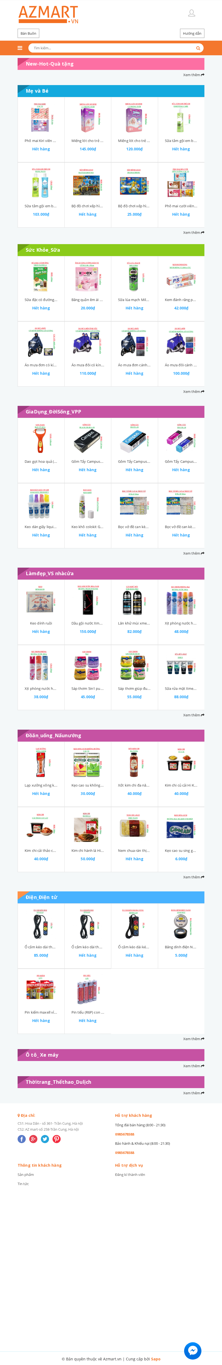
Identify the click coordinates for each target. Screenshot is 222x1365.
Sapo (156, 1358)
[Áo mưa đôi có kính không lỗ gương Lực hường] (88, 342)
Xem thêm (192, 74)
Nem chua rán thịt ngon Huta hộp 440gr (151, 850)
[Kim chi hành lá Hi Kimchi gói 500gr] (88, 827)
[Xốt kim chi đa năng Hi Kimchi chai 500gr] (134, 762)
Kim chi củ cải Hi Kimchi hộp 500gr (192, 785)
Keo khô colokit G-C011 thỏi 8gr (97, 526)
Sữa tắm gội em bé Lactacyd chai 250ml (57, 205)
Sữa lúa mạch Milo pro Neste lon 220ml (150, 299)
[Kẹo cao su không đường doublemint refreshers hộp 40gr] (88, 762)
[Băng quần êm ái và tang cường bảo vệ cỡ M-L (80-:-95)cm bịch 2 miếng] (88, 276)
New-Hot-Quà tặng (50, 63)
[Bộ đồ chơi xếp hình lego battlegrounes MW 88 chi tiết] (88, 183)
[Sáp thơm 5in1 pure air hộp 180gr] (88, 665)
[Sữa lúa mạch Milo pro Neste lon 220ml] (134, 276)
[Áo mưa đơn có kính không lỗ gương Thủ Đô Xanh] (41, 342)
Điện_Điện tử (41, 897)
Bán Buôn (28, 33)
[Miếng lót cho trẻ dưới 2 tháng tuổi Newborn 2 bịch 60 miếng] (134, 117)
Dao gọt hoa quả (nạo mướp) (48, 461)
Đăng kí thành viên (130, 1174)
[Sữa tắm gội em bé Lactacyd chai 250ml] (41, 183)
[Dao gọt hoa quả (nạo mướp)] (41, 438)
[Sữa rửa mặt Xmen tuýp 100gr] (181, 665)
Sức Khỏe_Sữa (43, 250)
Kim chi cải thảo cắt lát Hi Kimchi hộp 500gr (60, 850)
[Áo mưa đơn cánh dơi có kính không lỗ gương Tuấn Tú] (134, 342)
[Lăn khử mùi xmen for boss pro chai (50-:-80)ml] (134, 600)
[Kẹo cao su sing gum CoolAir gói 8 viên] (181, 827)
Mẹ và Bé (37, 91)
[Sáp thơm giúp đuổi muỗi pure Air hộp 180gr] (134, 665)
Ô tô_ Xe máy (42, 1055)
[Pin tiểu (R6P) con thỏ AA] (88, 989)
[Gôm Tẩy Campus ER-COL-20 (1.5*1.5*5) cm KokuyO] (181, 438)
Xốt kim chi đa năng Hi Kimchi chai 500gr (151, 785)
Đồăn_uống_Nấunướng (53, 735)
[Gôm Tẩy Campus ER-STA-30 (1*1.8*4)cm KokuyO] (134, 438)
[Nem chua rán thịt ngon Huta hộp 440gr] (134, 827)
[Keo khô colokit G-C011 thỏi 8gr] (88, 503)
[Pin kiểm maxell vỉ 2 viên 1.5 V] (41, 989)
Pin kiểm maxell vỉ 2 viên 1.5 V (49, 1012)
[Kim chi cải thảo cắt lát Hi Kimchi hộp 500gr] (41, 827)
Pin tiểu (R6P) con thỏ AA (91, 1012)
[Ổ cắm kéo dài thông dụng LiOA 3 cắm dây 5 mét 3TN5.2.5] (41, 924)
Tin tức (23, 1183)
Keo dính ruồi (41, 623)
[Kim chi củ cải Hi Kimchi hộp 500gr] (181, 762)
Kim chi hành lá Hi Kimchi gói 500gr (100, 850)
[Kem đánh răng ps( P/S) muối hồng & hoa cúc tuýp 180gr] (181, 276)
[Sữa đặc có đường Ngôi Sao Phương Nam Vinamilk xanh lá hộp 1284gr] (41, 276)
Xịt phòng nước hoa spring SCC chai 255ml (59, 688)
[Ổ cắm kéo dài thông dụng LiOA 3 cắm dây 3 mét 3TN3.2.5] (88, 924)
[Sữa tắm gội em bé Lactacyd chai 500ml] (181, 117)
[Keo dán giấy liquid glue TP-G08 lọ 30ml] (41, 503)
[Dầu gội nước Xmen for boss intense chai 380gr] (88, 600)
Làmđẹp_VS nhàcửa (50, 573)
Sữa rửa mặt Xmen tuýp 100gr (189, 688)
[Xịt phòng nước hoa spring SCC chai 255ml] (41, 665)
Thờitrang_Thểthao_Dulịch (58, 1082)
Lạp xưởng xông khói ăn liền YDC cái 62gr (58, 785)
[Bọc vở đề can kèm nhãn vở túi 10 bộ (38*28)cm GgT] (181, 503)
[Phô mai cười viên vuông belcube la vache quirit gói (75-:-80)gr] (181, 183)
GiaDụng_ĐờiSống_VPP (53, 411)
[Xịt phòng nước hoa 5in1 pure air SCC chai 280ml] (181, 600)
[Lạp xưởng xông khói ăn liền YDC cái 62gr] (41, 762)
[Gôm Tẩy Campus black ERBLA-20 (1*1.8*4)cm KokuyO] (88, 438)
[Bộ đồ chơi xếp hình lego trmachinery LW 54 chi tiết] (134, 183)
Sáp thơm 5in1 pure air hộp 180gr (98, 688)
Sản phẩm (26, 1174)
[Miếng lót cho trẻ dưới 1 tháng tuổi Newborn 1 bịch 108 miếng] (88, 117)
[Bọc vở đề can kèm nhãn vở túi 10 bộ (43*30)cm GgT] (134, 503)
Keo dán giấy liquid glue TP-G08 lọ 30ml (57, 526)
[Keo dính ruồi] (41, 600)
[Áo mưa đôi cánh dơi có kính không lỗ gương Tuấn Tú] (181, 342)
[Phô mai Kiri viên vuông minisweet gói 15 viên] (41, 117)
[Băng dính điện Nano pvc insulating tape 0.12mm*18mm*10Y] (181, 924)
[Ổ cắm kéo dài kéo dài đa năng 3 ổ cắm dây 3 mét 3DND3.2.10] (134, 924)
